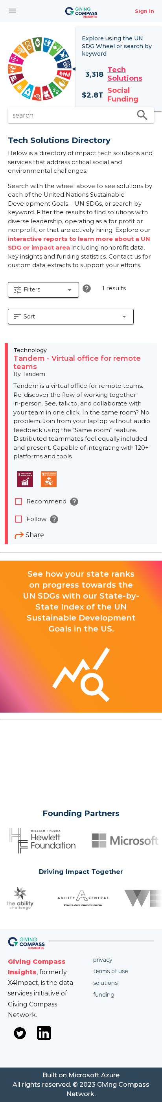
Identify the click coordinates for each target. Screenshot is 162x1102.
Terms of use (110, 971)
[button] (43, 290)
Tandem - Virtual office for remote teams (77, 362)
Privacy (102, 959)
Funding (103, 994)
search (142, 115)
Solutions (105, 982)
